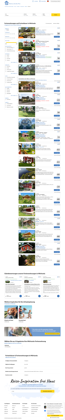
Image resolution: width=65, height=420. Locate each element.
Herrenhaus (38, 157)
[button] (55, 417)
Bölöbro (37, 28)
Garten (12, 56)
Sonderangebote (12, 103)
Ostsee (5, 407)
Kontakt (24, 413)
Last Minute (12, 105)
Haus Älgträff (38, 53)
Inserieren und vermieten (36, 405)
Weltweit (6, 411)
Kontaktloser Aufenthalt (12, 77)
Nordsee (6, 405)
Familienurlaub (12, 82)
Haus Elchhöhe (38, 231)
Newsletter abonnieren (47, 391)
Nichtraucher (12, 69)
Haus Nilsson (38, 256)
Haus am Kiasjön (39, 169)
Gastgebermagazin (34, 407)
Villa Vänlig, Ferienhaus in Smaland (42, 41)
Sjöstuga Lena (38, 83)
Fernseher (12, 58)
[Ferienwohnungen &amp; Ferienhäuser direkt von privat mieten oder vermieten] (12, 3)
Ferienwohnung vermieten (55, 1)
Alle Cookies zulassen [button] (55, 415)
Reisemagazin (25, 409)
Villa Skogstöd (38, 120)
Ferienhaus (12, 99)
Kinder (12, 67)
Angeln (12, 88)
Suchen (55, 14)
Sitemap (6, 413)
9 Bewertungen (42, 246)
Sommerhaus (38, 182)
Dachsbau (37, 219)
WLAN (12, 55)
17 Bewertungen (42, 43)
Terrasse (12, 60)
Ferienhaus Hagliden (39, 107)
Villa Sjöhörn (38, 95)
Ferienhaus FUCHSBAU (40, 194)
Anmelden (36, 1)
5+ (14, 33)
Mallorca (6, 409)
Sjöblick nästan (38, 244)
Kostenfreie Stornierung (12, 50)
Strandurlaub (12, 80)
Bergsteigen (12, 93)
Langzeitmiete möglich (12, 71)
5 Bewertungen (42, 122)
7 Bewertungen (42, 134)
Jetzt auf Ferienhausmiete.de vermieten (52, 333)
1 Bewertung (42, 97)
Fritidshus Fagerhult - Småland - (41, 132)
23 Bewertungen (42, 55)
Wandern (12, 91)
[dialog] (55, 410)
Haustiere (12, 66)
